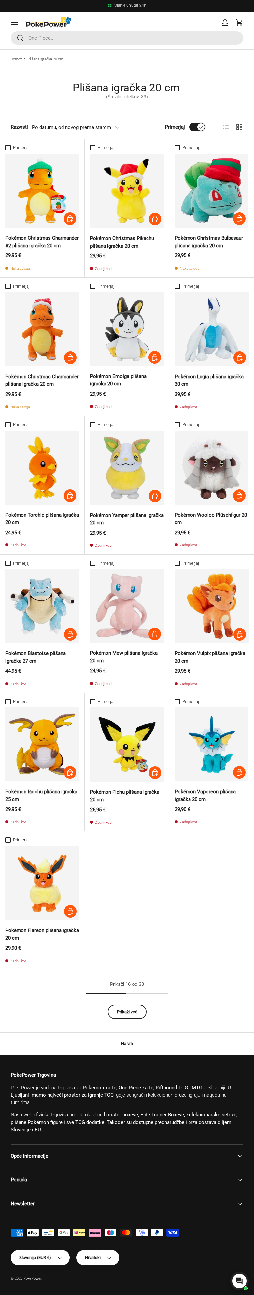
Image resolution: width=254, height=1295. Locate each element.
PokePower (32, 1278)
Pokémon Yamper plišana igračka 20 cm (127, 519)
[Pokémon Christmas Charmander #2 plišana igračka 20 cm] (42, 191)
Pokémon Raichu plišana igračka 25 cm (41, 795)
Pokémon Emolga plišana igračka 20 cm (118, 380)
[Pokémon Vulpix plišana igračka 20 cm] (212, 606)
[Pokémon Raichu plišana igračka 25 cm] (42, 744)
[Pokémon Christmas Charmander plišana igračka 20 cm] (42, 329)
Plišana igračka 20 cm (45, 59)
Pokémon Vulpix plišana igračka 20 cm (210, 657)
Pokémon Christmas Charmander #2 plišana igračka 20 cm (42, 242)
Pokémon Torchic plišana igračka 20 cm (42, 519)
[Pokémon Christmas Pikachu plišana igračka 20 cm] (127, 191)
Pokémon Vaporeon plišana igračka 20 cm (205, 795)
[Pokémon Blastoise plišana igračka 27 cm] (42, 606)
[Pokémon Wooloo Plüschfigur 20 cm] (211, 468)
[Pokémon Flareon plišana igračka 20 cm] (42, 883)
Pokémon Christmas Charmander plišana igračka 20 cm (42, 380)
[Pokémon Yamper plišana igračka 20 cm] (127, 468)
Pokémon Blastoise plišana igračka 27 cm (35, 657)
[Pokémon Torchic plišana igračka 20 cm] (42, 468)
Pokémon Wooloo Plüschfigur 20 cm (211, 519)
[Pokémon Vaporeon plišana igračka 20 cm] (211, 744)
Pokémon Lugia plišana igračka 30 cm (209, 380)
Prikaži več (127, 1011)
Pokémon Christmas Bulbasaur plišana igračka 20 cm (209, 242)
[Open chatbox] (239, 1281)
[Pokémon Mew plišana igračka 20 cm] (127, 606)
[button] (239, 22)
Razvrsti (19, 127)
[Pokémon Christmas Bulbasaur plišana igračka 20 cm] (211, 191)
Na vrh (127, 1043)
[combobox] (127, 38)
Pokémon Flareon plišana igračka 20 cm (42, 934)
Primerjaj (175, 127)
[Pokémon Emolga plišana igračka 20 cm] (127, 329)
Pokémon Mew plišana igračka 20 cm (124, 657)
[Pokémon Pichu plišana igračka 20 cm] (127, 744)
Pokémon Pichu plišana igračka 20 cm (124, 796)
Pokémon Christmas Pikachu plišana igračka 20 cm (122, 242)
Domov (16, 59)
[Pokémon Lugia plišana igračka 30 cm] (212, 329)
